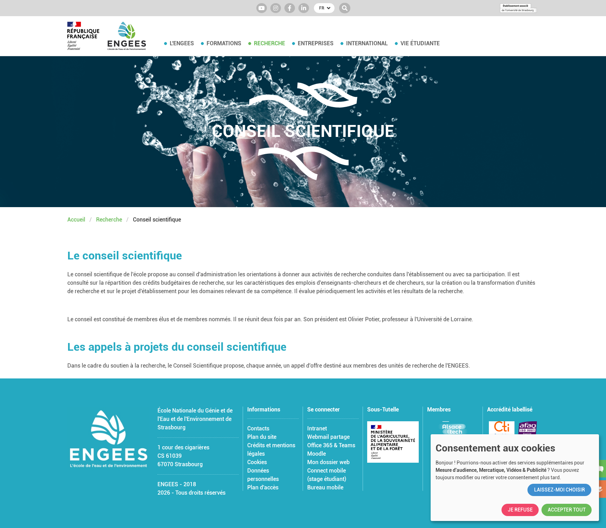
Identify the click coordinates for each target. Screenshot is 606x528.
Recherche (269, 43)
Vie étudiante (420, 43)
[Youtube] (261, 8)
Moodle (316, 453)
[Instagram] (275, 8)
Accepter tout (567, 510)
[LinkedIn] (303, 8)
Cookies (257, 462)
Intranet (317, 428)
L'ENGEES (182, 43)
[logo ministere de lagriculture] (393, 442)
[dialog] (515, 477)
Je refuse (520, 510)
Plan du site (261, 437)
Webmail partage (328, 437)
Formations (224, 43)
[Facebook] (289, 8)
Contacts (258, 428)
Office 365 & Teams (331, 445)
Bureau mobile (325, 487)
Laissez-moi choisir (559, 490)
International (367, 43)
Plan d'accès (262, 487)
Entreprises (316, 43)
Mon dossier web (328, 462)
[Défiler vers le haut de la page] (592, 514)
